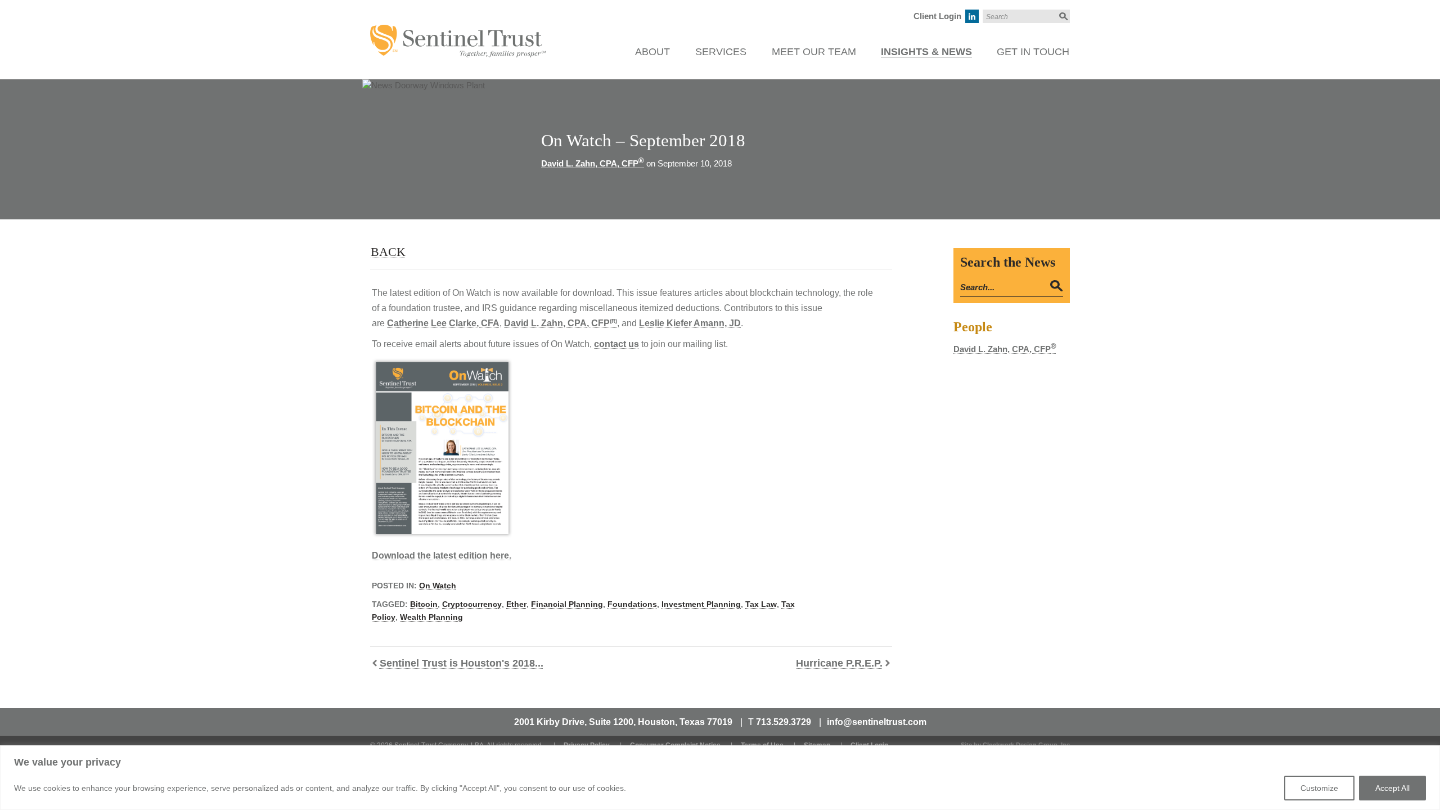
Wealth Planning (431, 617)
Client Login (937, 16)
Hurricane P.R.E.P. (839, 663)
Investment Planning (701, 604)
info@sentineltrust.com (876, 722)
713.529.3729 (783, 722)
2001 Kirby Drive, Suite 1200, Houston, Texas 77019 (623, 722)
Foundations (632, 604)
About (652, 51)
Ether (516, 604)
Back (388, 252)
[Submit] (1063, 16)
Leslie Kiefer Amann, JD (690, 323)
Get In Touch (1033, 51)
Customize (1319, 788)
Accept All (1392, 788)
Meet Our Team (814, 51)
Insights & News (926, 51)
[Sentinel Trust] (458, 30)
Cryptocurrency (472, 604)
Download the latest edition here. (441, 555)
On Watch (437, 585)
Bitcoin (424, 604)
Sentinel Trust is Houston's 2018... (461, 663)
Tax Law (761, 604)
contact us (616, 344)
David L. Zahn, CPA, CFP (592, 163)
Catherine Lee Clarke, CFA (443, 323)
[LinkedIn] (972, 16)
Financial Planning (567, 604)
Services (720, 51)
